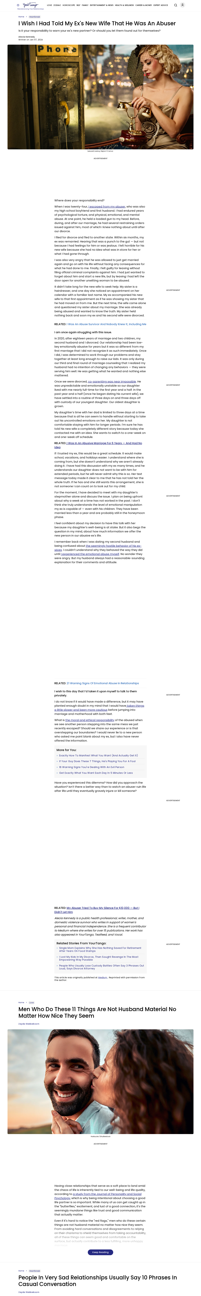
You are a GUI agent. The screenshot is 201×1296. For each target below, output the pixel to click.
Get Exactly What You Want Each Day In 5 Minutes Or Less (96, 772)
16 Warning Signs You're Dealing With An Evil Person (91, 767)
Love (49, 5)
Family (85, 5)
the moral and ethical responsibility (89, 720)
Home (21, 16)
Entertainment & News (101, 5)
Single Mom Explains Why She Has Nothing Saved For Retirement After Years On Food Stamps (100, 949)
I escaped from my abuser (106, 206)
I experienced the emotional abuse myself (90, 554)
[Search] (175, 5)
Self (78, 5)
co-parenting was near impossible (112, 381)
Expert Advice (161, 5)
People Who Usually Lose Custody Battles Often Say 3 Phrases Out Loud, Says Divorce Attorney (101, 967)
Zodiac (57, 5)
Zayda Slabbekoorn (28, 1023)
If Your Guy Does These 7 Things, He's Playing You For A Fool (97, 761)
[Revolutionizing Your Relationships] (30, 5)
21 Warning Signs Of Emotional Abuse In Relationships (103, 683)
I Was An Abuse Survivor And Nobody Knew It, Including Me (106, 324)
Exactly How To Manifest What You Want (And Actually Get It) (98, 755)
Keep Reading (100, 1252)
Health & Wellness (124, 5)
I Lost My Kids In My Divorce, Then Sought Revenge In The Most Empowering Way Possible (99, 958)
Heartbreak (34, 16)
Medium (103, 977)
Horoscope (69, 5)
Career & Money (143, 5)
